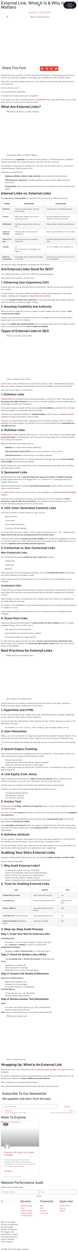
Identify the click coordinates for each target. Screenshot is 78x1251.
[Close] (76, 1)
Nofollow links (6, 435)
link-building (14, 646)
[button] (39, 5)
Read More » (8, 1171)
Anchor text (5, 806)
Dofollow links (6, 399)
